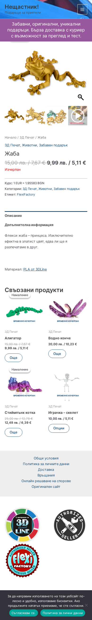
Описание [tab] (13, 216)
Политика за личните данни (46, 464)
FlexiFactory (26, 194)
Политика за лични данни (63, 613)
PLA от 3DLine (35, 269)
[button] (81, 75)
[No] (86, 605)
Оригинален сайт (46, 487)
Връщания (46, 475)
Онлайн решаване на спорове (46, 481)
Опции (58, 428)
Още (13, 358)
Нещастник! (22, 6)
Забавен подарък (53, 145)
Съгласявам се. (24, 613)
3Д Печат (27, 137)
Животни (29, 145)
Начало (11, 137)
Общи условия (46, 458)
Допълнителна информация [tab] (29, 225)
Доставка (46, 469)
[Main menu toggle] (82, 9)
